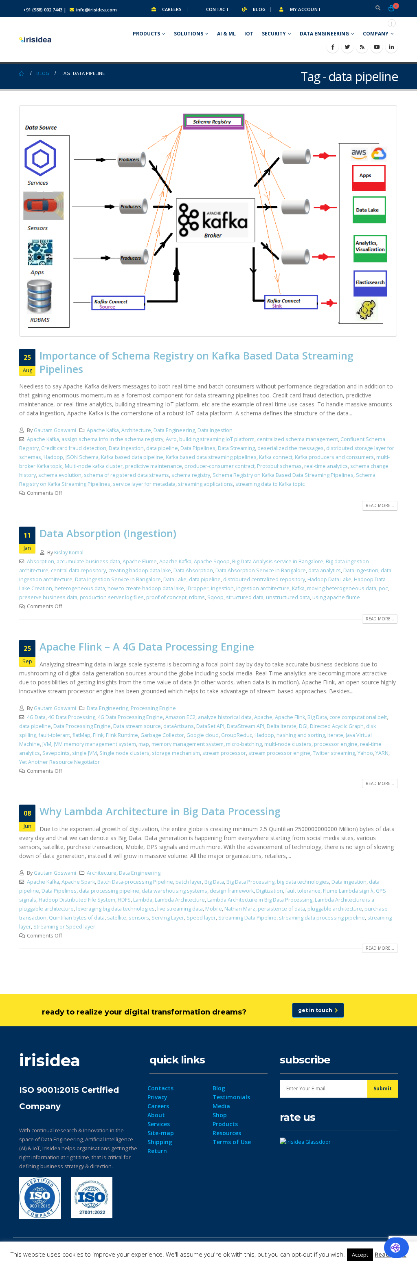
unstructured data (288, 597)
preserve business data (48, 597)
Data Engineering (324, 33)
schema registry (190, 475)
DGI (303, 726)
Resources (227, 1133)
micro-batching (244, 744)
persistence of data (281, 908)
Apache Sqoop (212, 561)
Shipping (159, 1142)
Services (158, 1124)
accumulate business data (88, 561)
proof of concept (166, 597)
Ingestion (222, 588)
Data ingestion (126, 448)
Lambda (142, 899)
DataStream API (245, 726)
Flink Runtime (122, 735)
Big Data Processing (250, 881)
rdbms (197, 597)
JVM (46, 744)
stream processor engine (279, 753)
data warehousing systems (174, 890)
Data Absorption (193, 570)
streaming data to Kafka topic (270, 484)
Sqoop (215, 597)
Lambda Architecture (180, 899)
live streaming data (180, 908)
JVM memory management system (95, 744)
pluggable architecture (334, 908)
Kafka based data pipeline (132, 457)
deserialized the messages (290, 448)
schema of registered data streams (126, 475)
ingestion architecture (263, 588)
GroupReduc (236, 735)
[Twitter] (347, 47)
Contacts (160, 1088)
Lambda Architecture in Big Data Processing (259, 899)
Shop (220, 1115)
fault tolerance (302, 890)
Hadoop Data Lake (329, 579)
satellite (116, 917)
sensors (139, 917)
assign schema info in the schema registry (112, 439)
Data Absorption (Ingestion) (108, 533)
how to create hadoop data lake (146, 588)
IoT (248, 33)
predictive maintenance (153, 466)
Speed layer (201, 917)
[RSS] (362, 47)
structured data (244, 597)
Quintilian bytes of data (77, 917)
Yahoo (365, 753)
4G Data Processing (71, 717)
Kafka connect (275, 457)
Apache (263, 717)
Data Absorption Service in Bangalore (260, 570)
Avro (171, 439)
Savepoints (56, 753)
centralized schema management (297, 439)
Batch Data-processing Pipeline (135, 881)
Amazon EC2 (180, 717)
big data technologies (303, 881)
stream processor (224, 753)
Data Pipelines (197, 448)
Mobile (213, 908)
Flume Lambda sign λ (348, 890)
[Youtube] (377, 47)
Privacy (157, 1097)
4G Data (36, 717)
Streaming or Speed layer (64, 926)
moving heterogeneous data (341, 588)
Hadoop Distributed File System (77, 899)
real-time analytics (326, 466)
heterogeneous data (80, 588)
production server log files (112, 597)
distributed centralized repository (264, 579)
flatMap (81, 735)
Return (157, 1151)
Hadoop (53, 457)
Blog (259, 9)
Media (221, 1106)
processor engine (336, 744)
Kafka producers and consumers (334, 457)
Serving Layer (167, 917)
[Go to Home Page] (22, 73)
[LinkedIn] (391, 47)
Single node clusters (124, 753)
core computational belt (358, 717)
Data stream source (137, 726)
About (156, 1115)
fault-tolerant (54, 735)
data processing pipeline (109, 890)
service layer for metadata (144, 484)
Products (146, 33)
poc (383, 588)
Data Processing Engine (82, 726)
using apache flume (336, 597)
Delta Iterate (281, 726)
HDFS (124, 899)
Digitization (269, 890)
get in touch (316, 1010)
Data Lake (175, 579)
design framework (232, 890)
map (143, 744)
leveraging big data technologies (115, 908)
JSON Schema (82, 457)
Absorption (40, 561)
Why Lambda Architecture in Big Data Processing (160, 811)
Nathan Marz (239, 908)
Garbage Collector (162, 735)
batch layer (189, 881)
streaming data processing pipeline (322, 917)
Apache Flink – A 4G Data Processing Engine (147, 646)
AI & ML (226, 33)
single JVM (84, 753)
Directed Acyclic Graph (337, 726)
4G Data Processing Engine (130, 717)
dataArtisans (178, 726)
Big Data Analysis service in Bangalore (277, 561)
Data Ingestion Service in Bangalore (118, 579)
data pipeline (162, 448)
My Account (304, 9)
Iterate (335, 735)
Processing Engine (153, 708)
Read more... (380, 505)
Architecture (136, 430)
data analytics (324, 570)
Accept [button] (360, 1254)
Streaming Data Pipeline (247, 917)
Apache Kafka (103, 430)
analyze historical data (225, 717)
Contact (217, 9)
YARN (381, 753)
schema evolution (59, 475)
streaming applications (205, 484)
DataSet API (210, 726)
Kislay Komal (68, 552)
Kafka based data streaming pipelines (211, 457)
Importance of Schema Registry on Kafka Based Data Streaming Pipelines (196, 362)
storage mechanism (176, 753)
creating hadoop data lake (139, 570)
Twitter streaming (334, 753)
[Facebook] (333, 47)
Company (375, 33)
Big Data (317, 717)
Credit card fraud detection (73, 448)
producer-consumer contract (219, 466)
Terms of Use (232, 1142)
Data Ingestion (215, 430)
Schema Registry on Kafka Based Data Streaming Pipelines (283, 475)
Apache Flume (140, 561)
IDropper (197, 588)
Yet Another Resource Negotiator (59, 762)
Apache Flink (290, 717)
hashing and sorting (301, 735)
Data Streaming (236, 448)
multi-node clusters (288, 744)
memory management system (187, 744)
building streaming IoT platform (217, 439)
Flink (98, 735)
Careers (171, 9)
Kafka (298, 588)
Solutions (188, 33)
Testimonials (231, 1097)
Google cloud (203, 735)
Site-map (160, 1133)
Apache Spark (78, 881)
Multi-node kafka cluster (94, 466)
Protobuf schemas (279, 466)
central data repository (78, 570)
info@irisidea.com (96, 10)
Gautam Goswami (55, 430)
